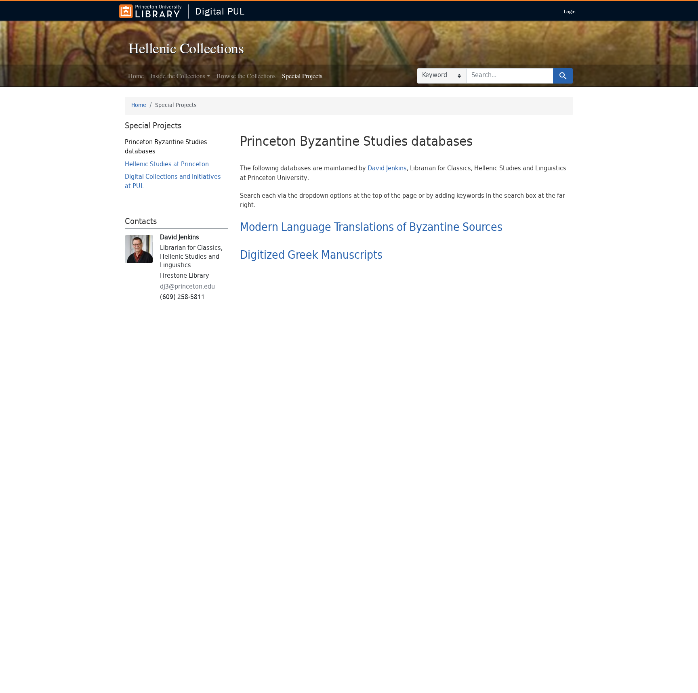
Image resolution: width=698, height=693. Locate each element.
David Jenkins (387, 169)
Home (136, 75)
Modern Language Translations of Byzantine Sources (371, 228)
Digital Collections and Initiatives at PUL (173, 182)
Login (570, 11)
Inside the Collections (177, 75)
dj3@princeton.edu (187, 287)
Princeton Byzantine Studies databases (166, 147)
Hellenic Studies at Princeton (167, 165)
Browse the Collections (246, 75)
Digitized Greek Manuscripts (311, 256)
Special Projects (302, 75)
